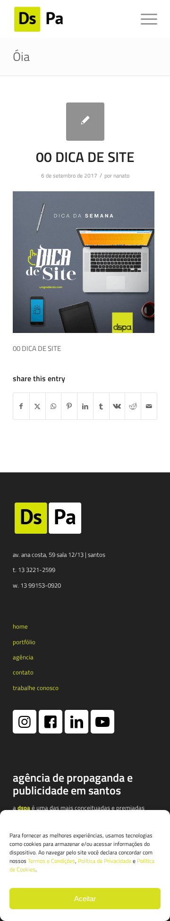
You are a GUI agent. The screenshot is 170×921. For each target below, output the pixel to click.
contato (23, 672)
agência (23, 657)
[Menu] (144, 19)
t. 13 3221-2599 (34, 569)
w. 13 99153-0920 (37, 585)
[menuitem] (144, 19)
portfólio (24, 642)
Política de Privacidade (104, 860)
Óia (21, 56)
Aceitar (85, 899)
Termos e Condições (51, 860)
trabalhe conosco (36, 687)
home (20, 626)
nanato (121, 175)
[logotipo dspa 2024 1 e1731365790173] (70, 19)
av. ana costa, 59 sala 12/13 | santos (59, 554)
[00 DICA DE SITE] (85, 121)
